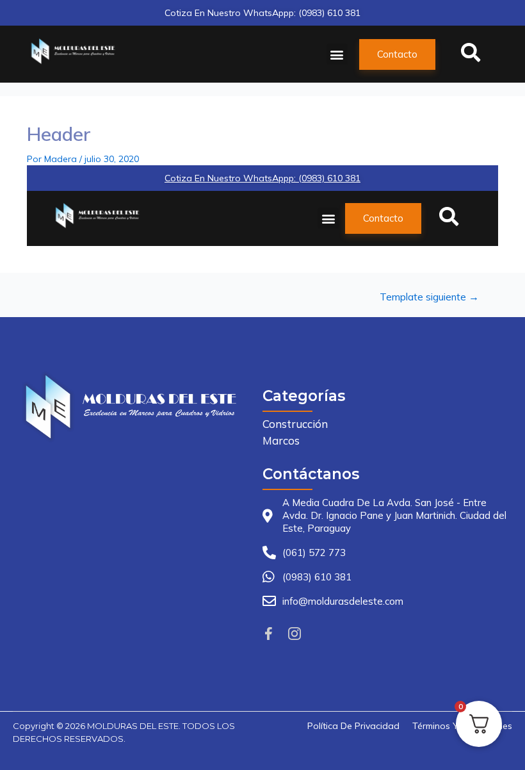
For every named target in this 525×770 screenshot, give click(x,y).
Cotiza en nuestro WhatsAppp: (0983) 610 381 (262, 13)
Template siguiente (429, 297)
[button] (337, 54)
